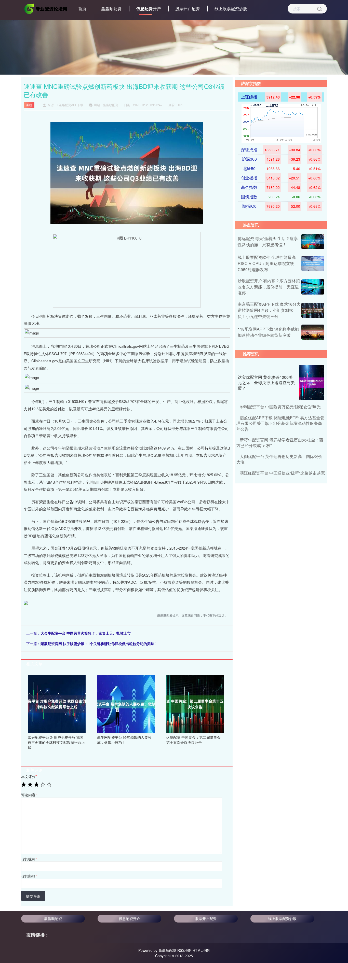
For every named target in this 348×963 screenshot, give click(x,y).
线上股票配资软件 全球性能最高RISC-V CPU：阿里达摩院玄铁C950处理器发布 (267, 263)
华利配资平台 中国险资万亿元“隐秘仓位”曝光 (280, 407)
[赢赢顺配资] (46, 8)
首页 (82, 8)
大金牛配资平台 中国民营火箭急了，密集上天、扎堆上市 (86, 633)
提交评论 (33, 896)
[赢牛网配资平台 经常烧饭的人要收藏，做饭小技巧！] (126, 703)
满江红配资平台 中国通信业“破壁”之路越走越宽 (282, 473)
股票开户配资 (187, 8)
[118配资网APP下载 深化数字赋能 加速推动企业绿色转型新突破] (312, 332)
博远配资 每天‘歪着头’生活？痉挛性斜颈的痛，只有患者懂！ (268, 241)
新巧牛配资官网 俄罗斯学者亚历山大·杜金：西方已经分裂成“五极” (279, 442)
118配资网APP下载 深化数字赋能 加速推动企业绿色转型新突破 (268, 332)
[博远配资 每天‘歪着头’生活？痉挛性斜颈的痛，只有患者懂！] (312, 241)
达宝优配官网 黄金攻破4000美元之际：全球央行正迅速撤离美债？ (266, 382)
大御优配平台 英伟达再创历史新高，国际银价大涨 (279, 459)
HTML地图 (201, 950)
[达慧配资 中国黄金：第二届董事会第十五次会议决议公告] (195, 703)
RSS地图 (184, 950)
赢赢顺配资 (111, 8)
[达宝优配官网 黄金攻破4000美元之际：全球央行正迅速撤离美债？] (311, 382)
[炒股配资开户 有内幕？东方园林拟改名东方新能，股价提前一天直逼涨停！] (312, 287)
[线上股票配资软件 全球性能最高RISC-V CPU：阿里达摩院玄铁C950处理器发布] (312, 263)
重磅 (29, 105)
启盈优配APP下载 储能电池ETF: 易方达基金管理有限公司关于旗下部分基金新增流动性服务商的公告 (280, 423)
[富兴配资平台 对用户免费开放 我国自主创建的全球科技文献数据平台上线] (57, 703)
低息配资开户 (148, 8)
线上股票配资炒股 (231, 8)
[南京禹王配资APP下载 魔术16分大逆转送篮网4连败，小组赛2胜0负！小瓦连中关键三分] (312, 310)
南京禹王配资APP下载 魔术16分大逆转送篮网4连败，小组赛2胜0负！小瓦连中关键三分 (269, 310)
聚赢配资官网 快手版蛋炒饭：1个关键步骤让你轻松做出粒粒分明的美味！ (99, 643)
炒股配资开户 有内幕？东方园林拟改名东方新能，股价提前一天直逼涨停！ (269, 287)
